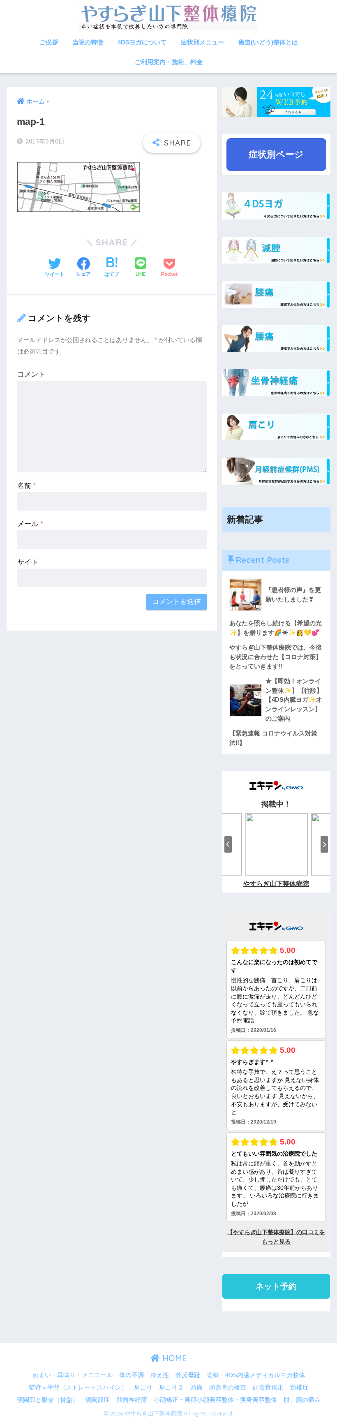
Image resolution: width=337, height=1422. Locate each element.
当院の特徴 (87, 42)
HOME (173, 1358)
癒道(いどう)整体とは (268, 42)
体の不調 (131, 1375)
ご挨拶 (48, 42)
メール (30, 524)
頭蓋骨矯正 (268, 1387)
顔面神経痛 (131, 1400)
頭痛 (196, 1387)
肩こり (143, 1387)
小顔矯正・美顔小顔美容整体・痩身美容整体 (215, 1400)
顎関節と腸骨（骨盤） (47, 1400)
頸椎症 (299, 1387)
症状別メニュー (202, 42)
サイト (27, 562)
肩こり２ (171, 1387)
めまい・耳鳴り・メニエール (72, 1375)
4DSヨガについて (142, 42)
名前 (26, 486)
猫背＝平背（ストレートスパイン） (78, 1387)
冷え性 (159, 1375)
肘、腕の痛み (302, 1400)
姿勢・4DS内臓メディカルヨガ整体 (256, 1375)
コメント (31, 374)
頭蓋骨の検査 (227, 1387)
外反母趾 (187, 1375)
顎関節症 (97, 1400)
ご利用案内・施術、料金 (169, 61)
